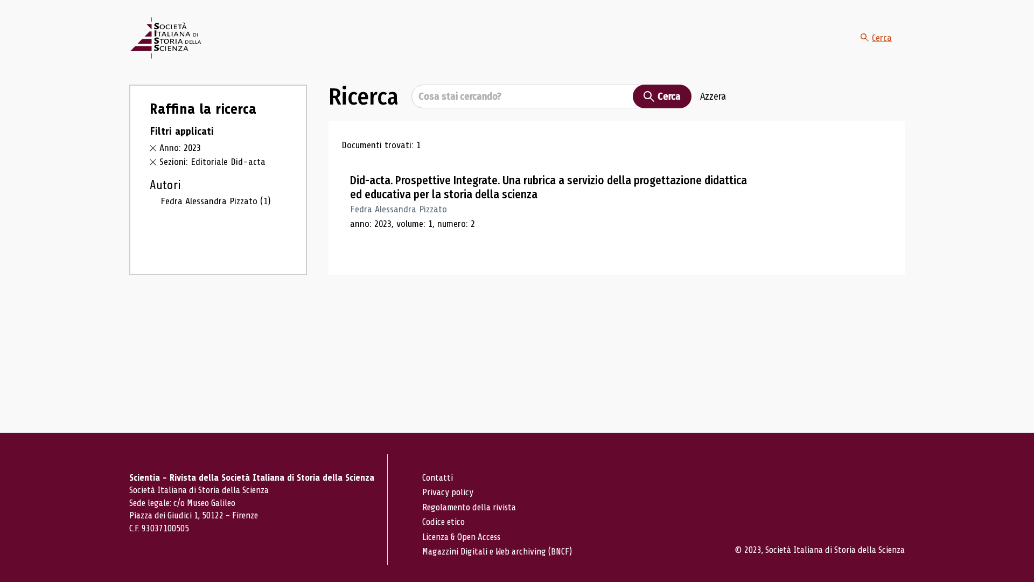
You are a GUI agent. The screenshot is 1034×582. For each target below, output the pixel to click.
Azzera (713, 96)
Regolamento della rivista (469, 507)
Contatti (437, 478)
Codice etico (443, 522)
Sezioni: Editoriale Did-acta (212, 161)
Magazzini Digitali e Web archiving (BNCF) (497, 551)
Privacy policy (447, 492)
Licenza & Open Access (461, 537)
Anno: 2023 (180, 147)
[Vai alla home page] (165, 38)
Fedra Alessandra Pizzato (215, 201)
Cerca (882, 37)
